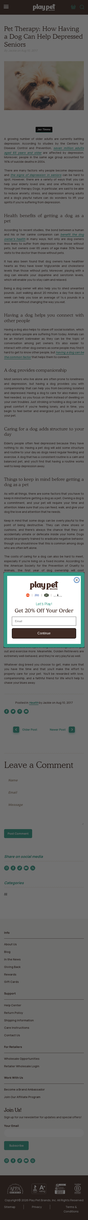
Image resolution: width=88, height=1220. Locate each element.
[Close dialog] (76, 580)
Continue (43, 633)
